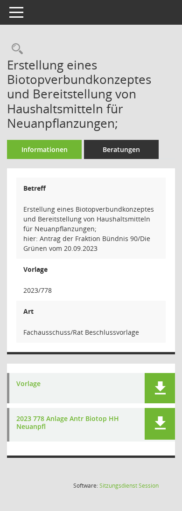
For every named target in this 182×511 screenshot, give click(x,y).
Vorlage (28, 384)
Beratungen (121, 149)
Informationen (44, 149)
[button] (160, 388)
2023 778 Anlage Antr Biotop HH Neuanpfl (67, 423)
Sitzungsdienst (129, 486)
